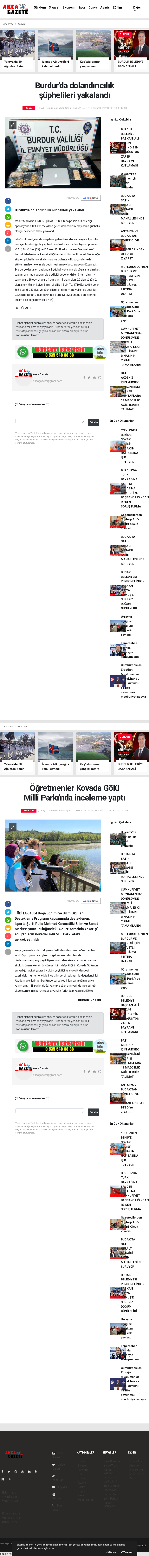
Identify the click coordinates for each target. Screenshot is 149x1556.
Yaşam (82, 1495)
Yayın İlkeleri (9, 1496)
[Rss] (37, 1471)
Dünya (92, 7)
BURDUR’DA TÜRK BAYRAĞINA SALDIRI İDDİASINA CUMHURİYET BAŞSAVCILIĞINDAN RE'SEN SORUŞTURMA (135, 488)
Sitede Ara (135, 1461)
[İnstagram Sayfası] (17, 1471)
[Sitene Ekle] (11, 1479)
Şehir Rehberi (112, 1498)
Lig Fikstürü (110, 1481)
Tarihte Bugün (112, 1485)
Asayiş (105, 7)
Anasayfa (8, 24)
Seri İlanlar (110, 1494)
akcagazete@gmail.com (47, 380)
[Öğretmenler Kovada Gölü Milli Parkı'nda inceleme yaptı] (53, 855)
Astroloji (134, 1478)
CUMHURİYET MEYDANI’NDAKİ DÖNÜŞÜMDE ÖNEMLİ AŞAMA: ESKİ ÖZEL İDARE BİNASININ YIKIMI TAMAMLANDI (132, 347)
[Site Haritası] (4, 1479)
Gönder (93, 422)
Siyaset (54, 7)
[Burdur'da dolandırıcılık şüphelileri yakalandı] (53, 152)
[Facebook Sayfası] (4, 1471)
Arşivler (62, 1487)
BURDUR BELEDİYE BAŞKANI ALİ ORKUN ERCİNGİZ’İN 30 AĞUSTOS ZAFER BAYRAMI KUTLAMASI (130, 147)
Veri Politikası (10, 1501)
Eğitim (117, 7)
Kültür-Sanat (85, 1499)
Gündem (40, 7)
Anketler (134, 1465)
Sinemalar (110, 1490)
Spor (81, 7)
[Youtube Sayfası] (24, 1471)
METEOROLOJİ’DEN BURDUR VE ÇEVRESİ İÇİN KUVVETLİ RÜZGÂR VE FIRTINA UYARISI (134, 280)
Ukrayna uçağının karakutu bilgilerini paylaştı (127, 626)
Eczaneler (109, 1477)
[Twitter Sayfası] (10, 1471)
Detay (112, 1552)
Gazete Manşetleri (110, 1504)
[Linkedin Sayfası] (31, 1471)
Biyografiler (136, 1469)
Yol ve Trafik (111, 1465)
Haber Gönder (10, 1522)
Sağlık (81, 1491)
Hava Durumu (112, 1461)
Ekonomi (69, 7)
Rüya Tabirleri (137, 1474)
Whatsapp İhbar (11, 1517)
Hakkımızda (9, 1492)
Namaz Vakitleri (108, 1471)
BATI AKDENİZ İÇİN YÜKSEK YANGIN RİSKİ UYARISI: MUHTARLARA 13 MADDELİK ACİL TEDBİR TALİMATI (131, 391)
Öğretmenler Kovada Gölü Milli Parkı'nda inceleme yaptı (130, 311)
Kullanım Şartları (11, 1513)
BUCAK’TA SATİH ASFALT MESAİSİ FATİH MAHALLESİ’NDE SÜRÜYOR (132, 209)
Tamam (128, 1552)
